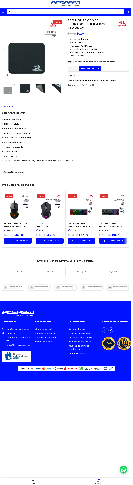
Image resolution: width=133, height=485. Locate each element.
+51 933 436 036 (14, 333)
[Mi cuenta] (127, 11)
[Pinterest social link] (86, 85)
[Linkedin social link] (89, 85)
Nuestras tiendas (76, 329)
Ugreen (113, 271)
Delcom (18, 271)
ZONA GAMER (109, 80)
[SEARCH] (121, 11)
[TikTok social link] (110, 330)
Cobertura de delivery (79, 333)
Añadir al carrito (90, 69)
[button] (4, 49)
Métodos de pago (43, 341)
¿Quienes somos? (43, 329)
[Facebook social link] (80, 85)
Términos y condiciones (80, 337)
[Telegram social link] (93, 85)
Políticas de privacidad (79, 341)
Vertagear (81, 271)
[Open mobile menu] (3, 11)
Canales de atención (45, 333)
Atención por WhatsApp (17, 329)
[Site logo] (66, 3)
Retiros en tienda (76, 353)
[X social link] (83, 85)
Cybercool (50, 271)
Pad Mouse (85, 80)
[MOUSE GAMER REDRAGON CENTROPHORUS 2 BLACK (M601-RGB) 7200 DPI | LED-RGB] (49, 207)
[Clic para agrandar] (7, 75)
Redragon (97, 80)
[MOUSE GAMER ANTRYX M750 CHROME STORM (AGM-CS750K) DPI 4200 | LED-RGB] (18, 207)
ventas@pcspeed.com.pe (18, 345)
